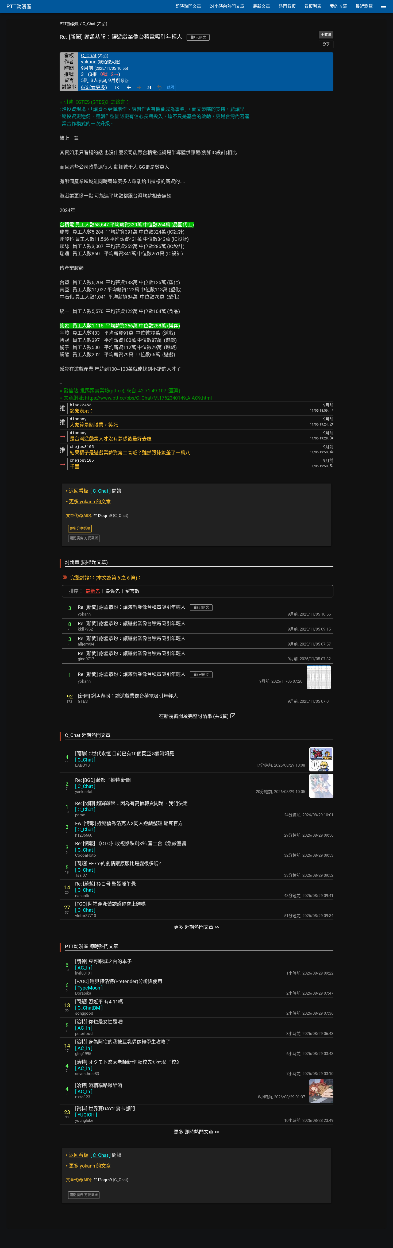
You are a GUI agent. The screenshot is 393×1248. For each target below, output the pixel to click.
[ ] (85, 760)
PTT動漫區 (69, 23)
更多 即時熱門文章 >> (196, 1132)
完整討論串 (82, 578)
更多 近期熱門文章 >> (196, 927)
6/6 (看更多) (94, 87)
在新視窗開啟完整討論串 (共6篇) (197, 716)
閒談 (93, 491)
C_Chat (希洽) (95, 23)
